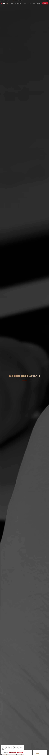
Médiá (30, 3)
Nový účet (39, 3)
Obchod (33, 3)
